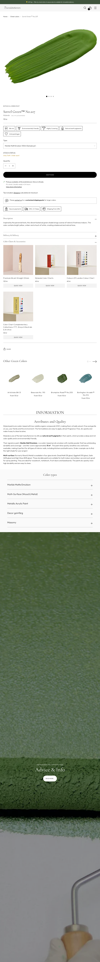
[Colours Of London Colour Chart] (82, 260)
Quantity (6, 161)
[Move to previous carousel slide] (89, 362)
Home (5, 16)
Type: (5, 140)
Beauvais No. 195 (38, 392)
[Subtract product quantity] (13, 165)
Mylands (6, 115)
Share (8, 349)
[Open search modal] (84, 7)
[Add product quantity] (5, 165)
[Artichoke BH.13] (14, 378)
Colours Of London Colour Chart (80, 278)
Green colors (14, 16)
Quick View (18, 285)
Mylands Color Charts (44, 278)
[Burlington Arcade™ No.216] (86, 378)
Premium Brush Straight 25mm (16, 278)
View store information (14, 187)
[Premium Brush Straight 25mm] (18, 260)
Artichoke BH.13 (14, 392)
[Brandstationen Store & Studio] (12, 7)
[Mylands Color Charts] (50, 260)
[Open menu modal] (95, 7)
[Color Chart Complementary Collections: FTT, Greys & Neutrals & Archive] (18, 306)
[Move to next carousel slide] (95, 361)
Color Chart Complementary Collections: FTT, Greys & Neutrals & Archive (17, 327)
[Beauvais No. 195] (38, 378)
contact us (18, 200)
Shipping (17, 193)
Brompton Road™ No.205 (62, 392)
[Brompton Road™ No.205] (62, 378)
